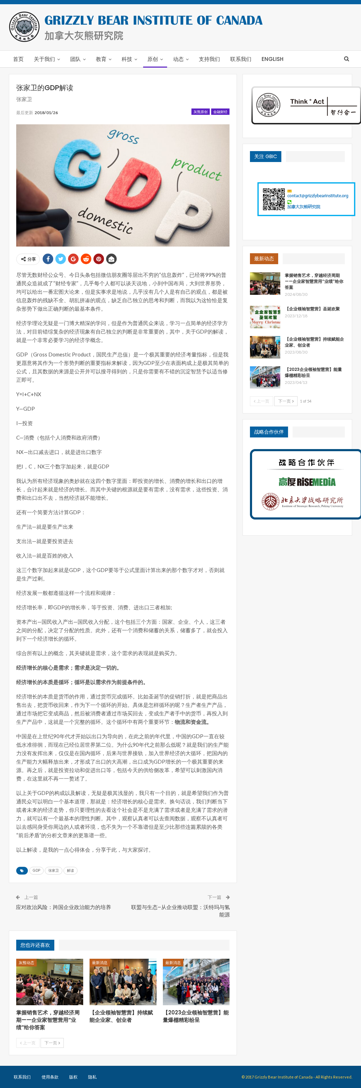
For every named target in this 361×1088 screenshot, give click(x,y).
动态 (178, 59)
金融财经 (220, 112)
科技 (127, 59)
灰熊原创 (201, 112)
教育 (101, 59)
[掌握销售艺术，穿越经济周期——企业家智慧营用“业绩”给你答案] (49, 982)
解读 (70, 870)
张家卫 (53, 870)
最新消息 (100, 962)
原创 (152, 59)
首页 (18, 59)
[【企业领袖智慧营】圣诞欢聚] (265, 317)
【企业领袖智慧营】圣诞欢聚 (312, 309)
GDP (36, 870)
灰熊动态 (26, 962)
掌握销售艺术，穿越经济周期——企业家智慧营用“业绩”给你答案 (314, 281)
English (272, 59)
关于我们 (44, 59)
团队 (75, 59)
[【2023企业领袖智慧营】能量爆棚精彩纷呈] (196, 982)
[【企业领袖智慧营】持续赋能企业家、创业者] (123, 982)
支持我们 (209, 59)
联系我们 (240, 59)
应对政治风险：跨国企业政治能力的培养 (63, 907)
